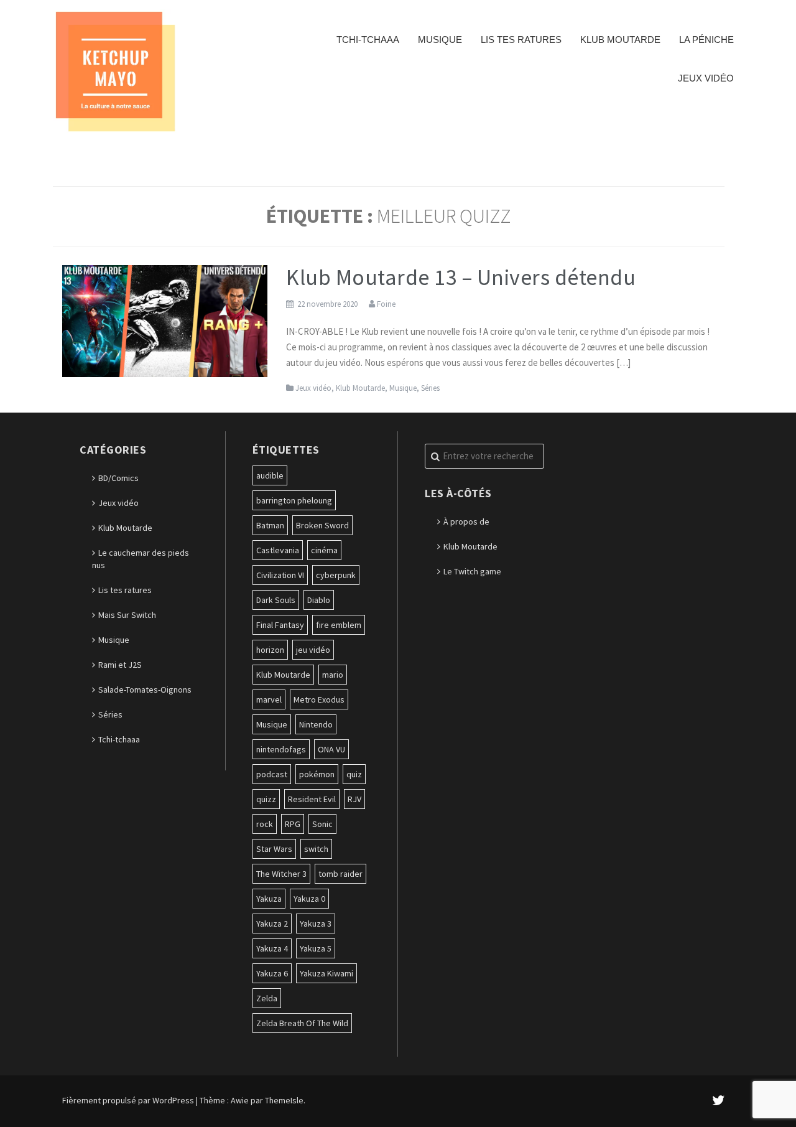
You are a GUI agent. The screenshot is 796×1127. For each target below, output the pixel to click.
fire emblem (338, 624)
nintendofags (281, 749)
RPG (292, 824)
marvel (269, 699)
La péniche (706, 39)
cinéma (324, 550)
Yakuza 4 (272, 948)
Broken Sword (322, 525)
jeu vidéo (313, 649)
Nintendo (316, 724)
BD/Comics (118, 478)
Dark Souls (275, 600)
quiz (354, 774)
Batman (270, 525)
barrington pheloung (294, 500)
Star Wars (274, 848)
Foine (386, 304)
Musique (440, 39)
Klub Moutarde (620, 39)
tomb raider (340, 873)
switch (316, 848)
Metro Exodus (319, 699)
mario (332, 674)
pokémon (317, 774)
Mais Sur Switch (127, 614)
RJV (354, 799)
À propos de (466, 521)
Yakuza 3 (315, 923)
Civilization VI (280, 575)
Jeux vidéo (706, 78)
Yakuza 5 (315, 948)
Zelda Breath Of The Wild (302, 1023)
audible (270, 475)
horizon (270, 649)
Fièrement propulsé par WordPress (128, 1100)
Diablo (318, 600)
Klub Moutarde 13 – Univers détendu (461, 277)
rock (264, 824)
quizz (266, 799)
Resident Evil (312, 799)
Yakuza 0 (309, 898)
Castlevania (277, 550)
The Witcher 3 (281, 873)
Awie (240, 1100)
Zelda (266, 998)
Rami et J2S (120, 664)
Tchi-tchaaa (367, 39)
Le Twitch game (472, 571)
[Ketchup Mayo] (115, 70)
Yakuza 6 (272, 973)
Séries (430, 388)
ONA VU (331, 749)
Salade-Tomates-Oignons (145, 689)
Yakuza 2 (272, 923)
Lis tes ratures (521, 39)
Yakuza (269, 898)
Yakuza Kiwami (326, 973)
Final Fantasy (280, 624)
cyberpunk (336, 575)
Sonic (322, 824)
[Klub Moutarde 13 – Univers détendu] (164, 319)
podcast (271, 774)
